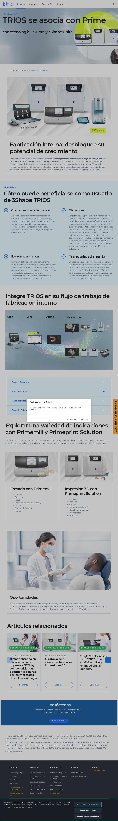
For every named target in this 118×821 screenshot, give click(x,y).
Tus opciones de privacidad (88, 804)
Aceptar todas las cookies (88, 816)
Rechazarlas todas (88, 810)
